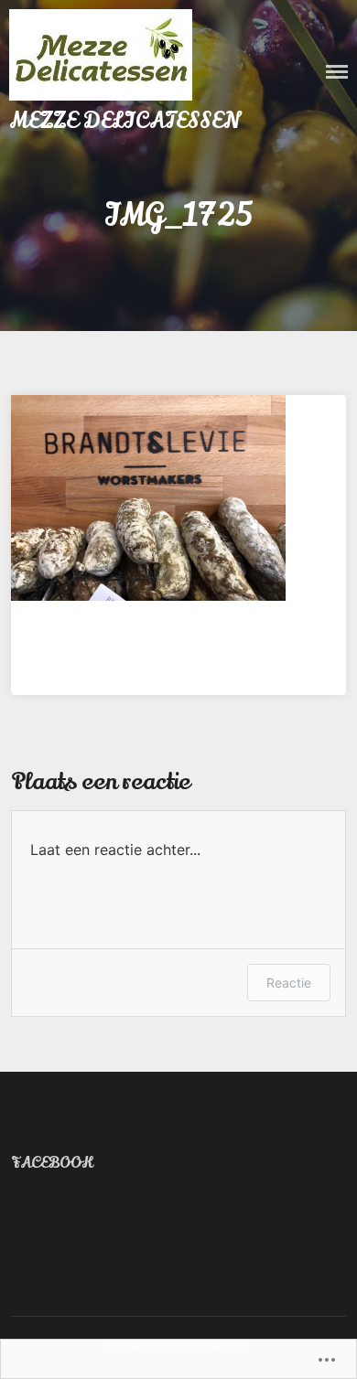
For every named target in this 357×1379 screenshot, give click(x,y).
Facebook (51, 1162)
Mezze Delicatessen (125, 121)
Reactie (288, 982)
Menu (337, 72)
